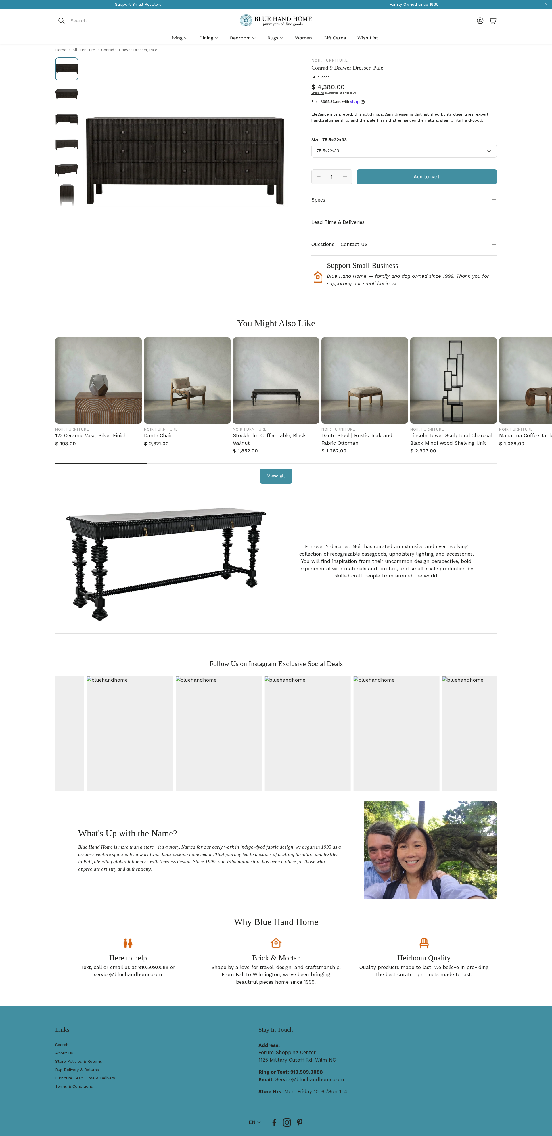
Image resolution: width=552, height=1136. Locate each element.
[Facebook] (274, 1122)
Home (60, 50)
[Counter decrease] (318, 177)
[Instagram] (287, 1122)
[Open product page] (98, 380)
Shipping (317, 92)
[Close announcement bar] (546, 4)
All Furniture (83, 50)
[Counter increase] (345, 177)
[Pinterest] (300, 1122)
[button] (96, 21)
